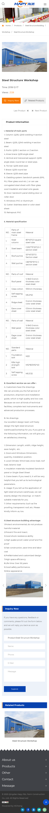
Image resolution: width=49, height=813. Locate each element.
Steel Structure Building (34, 26)
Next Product (41, 111)
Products (18, 26)
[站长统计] (24, 802)
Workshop (6, 32)
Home (8, 26)
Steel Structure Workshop (24, 741)
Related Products (36, 100)
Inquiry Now (13, 100)
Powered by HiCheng (12, 806)
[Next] (45, 585)
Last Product (19, 111)
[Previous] (3, 585)
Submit (14, 689)
